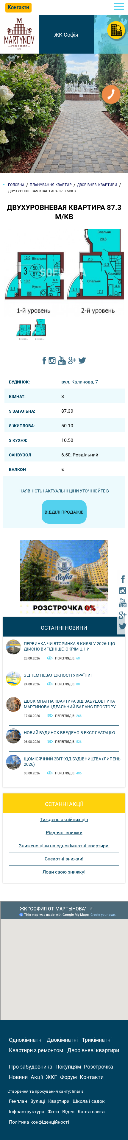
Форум (68, 1077)
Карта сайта (91, 1111)
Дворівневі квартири (93, 1050)
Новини (18, 1077)
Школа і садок (89, 1101)
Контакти (92, 1077)
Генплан (18, 1101)
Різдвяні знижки (64, 832)
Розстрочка (98, 1066)
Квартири (58, 1101)
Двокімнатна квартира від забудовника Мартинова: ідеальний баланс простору (70, 704)
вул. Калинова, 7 (79, 382)
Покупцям (68, 1066)
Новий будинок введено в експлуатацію (69, 732)
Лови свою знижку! (64, 872)
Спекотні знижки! (64, 859)
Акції (37, 1077)
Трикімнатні (97, 1040)
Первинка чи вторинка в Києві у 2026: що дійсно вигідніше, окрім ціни (69, 646)
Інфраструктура (26, 1111)
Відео (68, 1111)
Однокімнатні (26, 1040)
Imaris (77, 1091)
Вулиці (37, 1101)
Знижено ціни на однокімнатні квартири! (64, 846)
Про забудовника (30, 1066)
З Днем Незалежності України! (58, 675)
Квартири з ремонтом (36, 1050)
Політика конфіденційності (39, 1122)
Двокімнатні (62, 1040)
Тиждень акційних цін (64, 819)
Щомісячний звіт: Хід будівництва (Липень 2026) (72, 762)
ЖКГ (51, 1077)
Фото (53, 1111)
